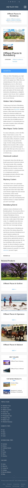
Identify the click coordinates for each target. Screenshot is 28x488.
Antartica (5, 456)
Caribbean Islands (7, 448)
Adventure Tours (7, 405)
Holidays (5, 470)
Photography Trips (7, 415)
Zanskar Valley (14, 383)
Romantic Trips (6, 413)
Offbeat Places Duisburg (17, 361)
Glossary (23, 484)
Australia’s (17, 109)
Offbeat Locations (15, 19)
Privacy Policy (16, 484)
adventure (6, 250)
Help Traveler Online (12, 7)
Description (7, 71)
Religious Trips (6, 417)
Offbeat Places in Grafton (12, 283)
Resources (8, 486)
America (4, 446)
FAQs (4, 484)
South (4, 436)
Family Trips (5, 411)
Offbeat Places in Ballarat (13, 345)
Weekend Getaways (7, 421)
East (4, 430)
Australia (5, 444)
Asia (4, 450)
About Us (5, 466)
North (4, 434)
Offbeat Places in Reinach (17, 368)
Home (8, 19)
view (13, 289)
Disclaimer (9, 484)
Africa (4, 454)
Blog (4, 474)
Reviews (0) (6, 255)
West (4, 432)
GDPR (22, 486)
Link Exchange (15, 486)
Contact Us (5, 468)
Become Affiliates (7, 472)
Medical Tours (6, 419)
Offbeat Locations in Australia (13, 20)
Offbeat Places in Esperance (13, 314)
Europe (4, 452)
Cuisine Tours (6, 407)
